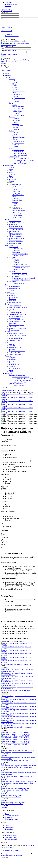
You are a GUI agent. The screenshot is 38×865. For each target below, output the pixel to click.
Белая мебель (16, 212)
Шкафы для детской (19, 153)
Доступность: (5, 445)
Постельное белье (14, 364)
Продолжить (5, 857)
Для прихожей (13, 247)
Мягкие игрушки (14, 340)
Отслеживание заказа (8, 41)
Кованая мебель (14, 157)
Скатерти (12, 358)
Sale (6, 387)
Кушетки (12, 177)
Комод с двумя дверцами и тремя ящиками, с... (16, 776)
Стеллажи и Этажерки (19, 163)
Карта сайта (9, 829)
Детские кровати (18, 150)
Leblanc (14, 188)
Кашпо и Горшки (18, 385)
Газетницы (16, 252)
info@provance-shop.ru (8, 847)
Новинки (8, 75)
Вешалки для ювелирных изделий (23, 278)
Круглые (11, 290)
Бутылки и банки (18, 269)
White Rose (16, 191)
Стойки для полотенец (20, 274)
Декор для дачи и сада (16, 384)
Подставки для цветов (16, 226)
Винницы (15, 259)
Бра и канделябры (14, 352)
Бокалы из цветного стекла (18, 307)
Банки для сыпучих (15, 312)
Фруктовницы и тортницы (17, 314)
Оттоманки (16, 120)
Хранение (15, 262)
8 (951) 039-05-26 (6, 11)
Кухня (11, 103)
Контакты (8, 6)
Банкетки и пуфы (18, 125)
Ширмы (15, 146)
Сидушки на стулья (15, 368)
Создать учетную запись (9, 54)
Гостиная (12, 79)
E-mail (3, 48)
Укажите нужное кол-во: (9, 447)
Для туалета (12, 281)
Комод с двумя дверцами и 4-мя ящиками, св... (16, 760)
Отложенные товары (12, 36)
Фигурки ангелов (14, 231)
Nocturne (15, 202)
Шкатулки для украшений (21, 280)
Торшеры (12, 345)
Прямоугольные (14, 297)
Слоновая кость (17, 215)
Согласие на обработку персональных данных (15, 44)
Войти (3, 46)
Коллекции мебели (15, 184)
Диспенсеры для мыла (19, 273)
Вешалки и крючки (15, 221)
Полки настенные (18, 115)
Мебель (7, 77)
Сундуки (15, 122)
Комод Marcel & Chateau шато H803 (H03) (14, 744)
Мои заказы (8, 34)
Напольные (12, 299)
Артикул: (4, 440)
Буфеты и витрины (18, 98)
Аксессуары (9, 245)
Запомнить (6, 58)
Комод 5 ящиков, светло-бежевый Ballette (14, 790)
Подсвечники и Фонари (17, 238)
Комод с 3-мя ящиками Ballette (11, 797)
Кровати (15, 132)
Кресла (14, 80)
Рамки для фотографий (16, 222)
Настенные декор (18, 255)
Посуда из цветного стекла (17, 328)
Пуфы (14, 84)
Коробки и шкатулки (15, 236)
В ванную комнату (15, 302)
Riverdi (14, 203)
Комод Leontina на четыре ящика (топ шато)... (16, 664)
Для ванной (12, 271)
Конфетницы (13, 326)
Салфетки (12, 366)
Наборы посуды (14, 330)
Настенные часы (14, 286)
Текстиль (8, 356)
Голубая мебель (17, 209)
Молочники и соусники (16, 325)
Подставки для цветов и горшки (23, 160)
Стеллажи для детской (19, 155)
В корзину (4, 451)
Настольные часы (14, 288)
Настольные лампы (15, 347)
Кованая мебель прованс (17, 375)
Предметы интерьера (16, 243)
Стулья (14, 105)
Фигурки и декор (14, 337)
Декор (7, 219)
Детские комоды (17, 151)
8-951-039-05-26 (29, 845)
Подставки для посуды (20, 267)
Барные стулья (17, 112)
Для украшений (14, 276)
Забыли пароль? (11, 50)
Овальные (12, 295)
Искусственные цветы (16, 241)
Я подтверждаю (15, 44)
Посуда (7, 304)
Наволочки (12, 363)
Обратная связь (10, 827)
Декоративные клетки (16, 228)
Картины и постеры (15, 233)
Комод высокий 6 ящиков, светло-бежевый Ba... (17, 783)
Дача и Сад (8, 373)
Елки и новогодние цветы (17, 335)
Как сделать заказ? (11, 839)
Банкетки (12, 174)
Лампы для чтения (15, 354)
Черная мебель (17, 217)
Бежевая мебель (17, 214)
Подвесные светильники (17, 351)
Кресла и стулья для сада (20, 158)
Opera (14, 196)
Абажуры (12, 349)
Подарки (8, 332)
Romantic (15, 198)
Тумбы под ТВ (17, 94)
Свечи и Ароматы (15, 240)
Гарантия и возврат (11, 837)
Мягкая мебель (10, 165)
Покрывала (12, 359)
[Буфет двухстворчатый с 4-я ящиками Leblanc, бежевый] (19, 395)
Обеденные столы (18, 106)
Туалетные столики (18, 138)
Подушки (12, 361)
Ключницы (16, 250)
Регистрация (9, 46)
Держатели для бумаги (19, 283)
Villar (14, 205)
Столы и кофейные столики (21, 162)
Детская (11, 148)
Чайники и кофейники (16, 319)
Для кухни (12, 257)
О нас (6, 825)
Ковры (11, 370)
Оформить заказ (6, 70)
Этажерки (15, 118)
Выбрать (4, 755)
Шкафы (15, 99)
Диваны (15, 82)
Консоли (15, 96)
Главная (3, 390)
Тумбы (14, 92)
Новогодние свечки (15, 338)
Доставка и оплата (11, 4)
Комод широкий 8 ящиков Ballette (12, 804)
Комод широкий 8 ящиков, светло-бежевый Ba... (17, 767)
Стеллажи (15, 101)
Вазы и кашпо (13, 224)
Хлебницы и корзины (19, 264)
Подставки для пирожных (21, 266)
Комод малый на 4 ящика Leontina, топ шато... (16, 690)
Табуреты (15, 113)
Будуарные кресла (18, 143)
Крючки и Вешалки (19, 248)
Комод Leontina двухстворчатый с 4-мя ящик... (16, 727)
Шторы (11, 371)
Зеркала (7, 292)
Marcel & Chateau (18, 195)
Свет (6, 342)
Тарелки (11, 309)
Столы (14, 86)
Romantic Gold (17, 200)
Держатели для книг (15, 235)
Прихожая (12, 117)
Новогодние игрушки (16, 333)
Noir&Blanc (16, 193)
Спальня (11, 131)
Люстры (11, 344)
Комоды (15, 89)
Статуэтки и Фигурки (16, 229)
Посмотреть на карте (12, 850)
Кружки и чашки (14, 318)
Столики (15, 87)
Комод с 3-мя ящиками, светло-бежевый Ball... (16, 752)
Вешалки (15, 124)
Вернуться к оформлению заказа (11, 855)
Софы (10, 176)
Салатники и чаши (15, 311)
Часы (6, 285)
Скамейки (15, 129)
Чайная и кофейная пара (17, 321)
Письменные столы (18, 91)
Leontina (15, 186)
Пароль (3, 50)
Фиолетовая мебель (18, 210)
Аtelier (14, 189)
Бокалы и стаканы (15, 306)
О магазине (8, 2)
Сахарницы (12, 323)
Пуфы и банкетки (18, 141)
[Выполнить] (34, 41)
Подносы (15, 261)
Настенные (12, 300)
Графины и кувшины (16, 316)
